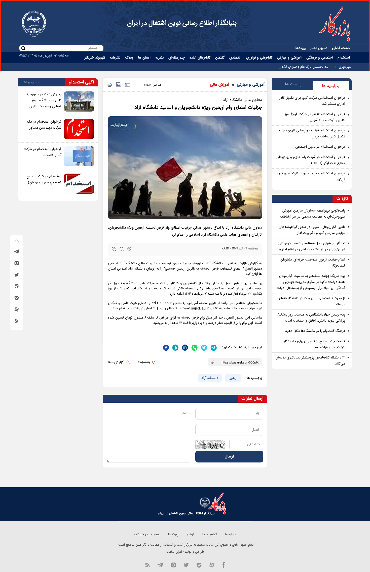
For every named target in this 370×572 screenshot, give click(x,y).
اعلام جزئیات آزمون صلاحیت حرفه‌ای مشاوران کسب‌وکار (312, 263)
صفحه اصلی (341, 48)
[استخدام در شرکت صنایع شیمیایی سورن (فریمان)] (79, 184)
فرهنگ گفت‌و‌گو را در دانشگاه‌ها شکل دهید (315, 331)
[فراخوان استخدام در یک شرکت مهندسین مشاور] (79, 129)
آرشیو (190, 535)
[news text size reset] (122, 250)
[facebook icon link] (223, 564)
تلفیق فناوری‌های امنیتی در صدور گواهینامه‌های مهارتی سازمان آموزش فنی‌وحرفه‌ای (312, 230)
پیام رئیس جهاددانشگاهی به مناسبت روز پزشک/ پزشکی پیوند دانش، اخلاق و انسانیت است (311, 318)
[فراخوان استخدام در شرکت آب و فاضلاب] (79, 156)
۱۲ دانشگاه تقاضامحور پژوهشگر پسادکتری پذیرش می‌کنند (310, 361)
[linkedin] (184, 347)
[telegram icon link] (160, 564)
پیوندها (300, 48)
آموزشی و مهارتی (251, 84)
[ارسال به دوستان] (127, 85)
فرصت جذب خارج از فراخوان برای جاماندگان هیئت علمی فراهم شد (314, 344)
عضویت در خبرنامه (147, 535)
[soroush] (175, 347)
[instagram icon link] (173, 564)
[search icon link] (23, 48)
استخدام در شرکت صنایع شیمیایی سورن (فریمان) (43, 180)
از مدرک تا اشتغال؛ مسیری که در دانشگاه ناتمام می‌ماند (312, 301)
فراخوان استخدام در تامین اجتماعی (320, 147)
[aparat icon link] (212, 564)
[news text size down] (114, 250)
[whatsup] (194, 347)
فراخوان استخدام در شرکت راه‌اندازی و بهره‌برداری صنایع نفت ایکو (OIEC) (310, 160)
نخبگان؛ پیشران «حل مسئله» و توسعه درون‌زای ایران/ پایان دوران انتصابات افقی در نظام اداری (311, 246)
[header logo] (334, 24)
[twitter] (203, 347)
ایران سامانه (174, 552)
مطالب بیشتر (31, 82)
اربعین (233, 378)
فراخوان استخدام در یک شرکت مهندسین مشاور (44, 125)
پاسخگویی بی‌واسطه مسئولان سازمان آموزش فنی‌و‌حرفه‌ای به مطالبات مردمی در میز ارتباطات (312, 214)
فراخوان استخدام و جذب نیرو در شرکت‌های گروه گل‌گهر (311, 177)
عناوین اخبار (318, 48)
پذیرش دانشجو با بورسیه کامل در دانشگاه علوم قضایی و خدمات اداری (43, 100)
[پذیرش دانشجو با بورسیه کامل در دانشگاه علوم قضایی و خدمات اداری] (79, 101)
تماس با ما (209, 535)
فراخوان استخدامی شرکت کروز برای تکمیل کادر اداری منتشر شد (312, 101)
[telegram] (213, 347)
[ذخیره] (118, 85)
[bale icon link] (199, 564)
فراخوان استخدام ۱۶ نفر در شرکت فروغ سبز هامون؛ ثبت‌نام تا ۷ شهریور (315, 117)
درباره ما (230, 535)
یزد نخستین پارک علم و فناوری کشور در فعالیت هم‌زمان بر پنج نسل (283, 67)
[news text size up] (129, 250)
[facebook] (166, 347)
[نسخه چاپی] (108, 85)
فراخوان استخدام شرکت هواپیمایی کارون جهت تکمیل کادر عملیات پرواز (312, 134)
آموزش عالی (219, 84)
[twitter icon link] (186, 564)
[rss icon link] (147, 564)
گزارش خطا (116, 362)
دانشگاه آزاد (209, 378)
